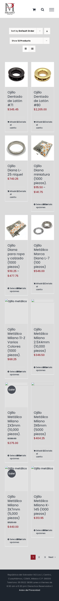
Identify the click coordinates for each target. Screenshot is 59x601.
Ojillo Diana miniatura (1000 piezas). (42, 174)
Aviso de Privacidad (29, 590)
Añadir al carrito (13, 124)
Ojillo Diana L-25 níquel (15, 170)
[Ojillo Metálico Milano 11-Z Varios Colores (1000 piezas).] (16, 311)
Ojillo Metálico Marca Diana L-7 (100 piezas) (41, 256)
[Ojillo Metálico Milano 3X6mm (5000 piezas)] (42, 394)
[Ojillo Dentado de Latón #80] (42, 74)
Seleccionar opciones (39, 206)
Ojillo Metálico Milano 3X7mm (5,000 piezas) (15, 507)
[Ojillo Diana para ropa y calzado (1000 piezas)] (16, 227)
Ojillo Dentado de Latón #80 (41, 98)
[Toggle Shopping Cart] (34, 9)
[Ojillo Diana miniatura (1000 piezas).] (42, 148)
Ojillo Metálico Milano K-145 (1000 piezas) (41, 505)
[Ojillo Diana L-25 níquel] (16, 148)
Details (22, 121)
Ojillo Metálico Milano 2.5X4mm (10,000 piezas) (41, 340)
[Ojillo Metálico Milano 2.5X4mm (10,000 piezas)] (42, 311)
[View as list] (32, 49)
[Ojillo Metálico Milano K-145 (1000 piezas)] (42, 478)
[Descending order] (47, 31)
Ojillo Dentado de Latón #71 (15, 98)
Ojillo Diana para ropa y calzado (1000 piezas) (16, 256)
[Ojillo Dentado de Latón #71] (16, 74)
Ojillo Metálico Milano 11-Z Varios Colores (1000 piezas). (16, 342)
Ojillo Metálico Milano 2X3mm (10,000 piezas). (15, 423)
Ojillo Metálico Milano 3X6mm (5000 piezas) (41, 423)
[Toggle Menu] (52, 9)
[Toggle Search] (42, 9)
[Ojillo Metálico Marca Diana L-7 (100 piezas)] (42, 227)
